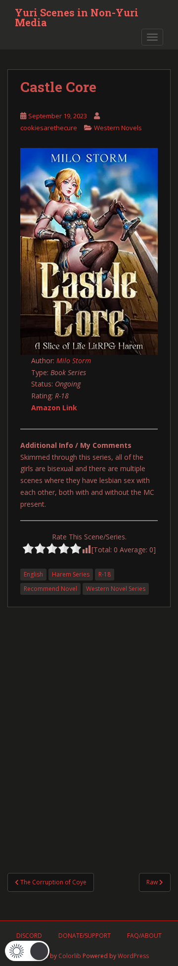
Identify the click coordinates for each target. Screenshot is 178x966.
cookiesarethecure (48, 127)
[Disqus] (89, 731)
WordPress (133, 956)
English (33, 574)
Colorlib (69, 956)
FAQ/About (144, 935)
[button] (27, 951)
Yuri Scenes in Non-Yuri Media (76, 15)
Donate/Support (84, 935)
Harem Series (70, 574)
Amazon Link (54, 407)
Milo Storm (73, 360)
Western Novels (118, 127)
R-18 (104, 574)
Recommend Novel (50, 588)
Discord (29, 935)
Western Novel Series (115, 588)
